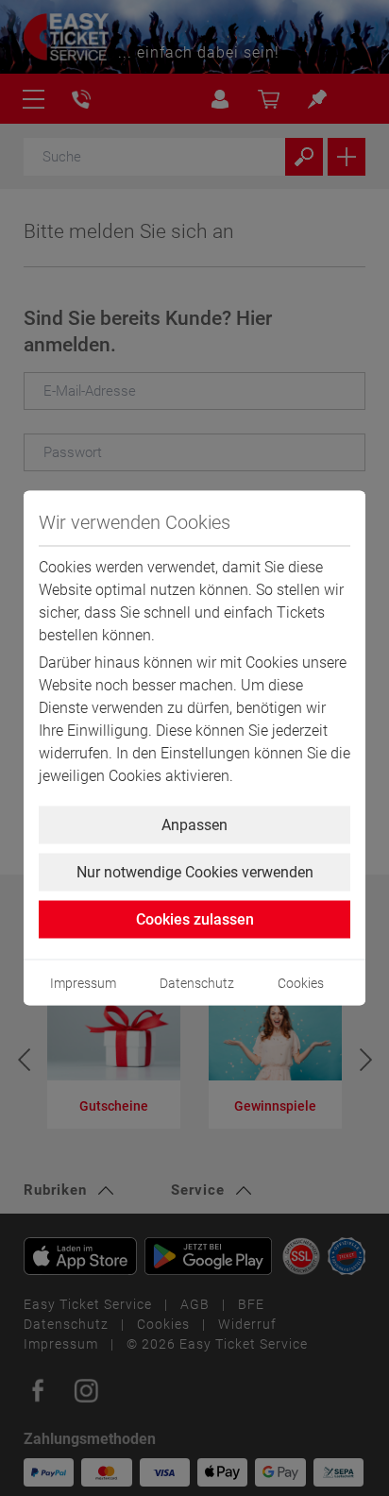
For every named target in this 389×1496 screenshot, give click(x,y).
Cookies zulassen (195, 919)
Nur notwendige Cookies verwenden (194, 872)
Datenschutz (197, 983)
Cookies (301, 983)
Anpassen (194, 825)
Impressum (83, 983)
